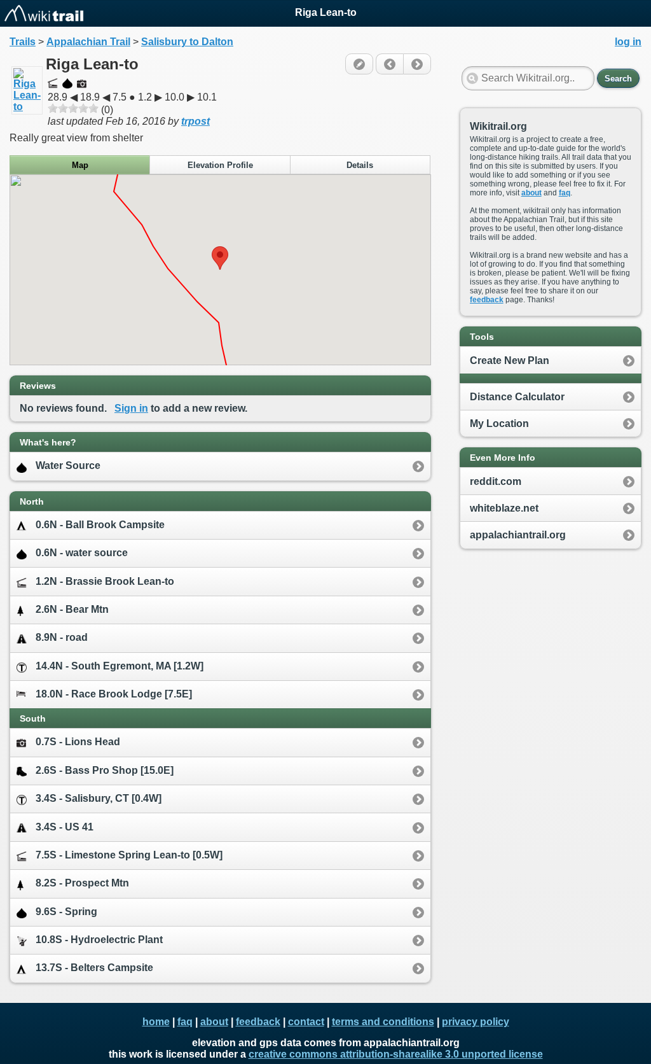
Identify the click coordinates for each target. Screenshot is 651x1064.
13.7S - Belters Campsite (94, 967)
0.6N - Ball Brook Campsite (100, 524)
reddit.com (495, 481)
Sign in (131, 408)
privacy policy (475, 1021)
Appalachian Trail (88, 41)
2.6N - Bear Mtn (72, 609)
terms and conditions (383, 1021)
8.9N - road (62, 637)
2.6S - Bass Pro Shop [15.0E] (105, 770)
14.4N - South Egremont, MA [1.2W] (119, 666)
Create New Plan (509, 360)
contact (306, 1021)
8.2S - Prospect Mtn (82, 883)
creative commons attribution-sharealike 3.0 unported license (396, 1054)
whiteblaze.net (504, 508)
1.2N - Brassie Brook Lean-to (105, 581)
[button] (220, 258)
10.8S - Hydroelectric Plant (99, 939)
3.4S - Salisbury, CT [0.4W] (98, 798)
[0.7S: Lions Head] (389, 63)
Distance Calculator (517, 396)
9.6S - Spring (66, 911)
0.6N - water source (82, 552)
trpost (195, 121)
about (531, 192)
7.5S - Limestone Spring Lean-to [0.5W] (129, 855)
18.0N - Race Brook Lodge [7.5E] (114, 694)
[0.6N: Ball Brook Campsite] (417, 63)
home (156, 1021)
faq (564, 192)
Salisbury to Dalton (187, 41)
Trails (23, 41)
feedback (487, 299)
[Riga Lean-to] (27, 106)
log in (628, 41)
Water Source (68, 465)
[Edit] (359, 63)
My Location (499, 423)
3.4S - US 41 (64, 827)
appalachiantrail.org (518, 534)
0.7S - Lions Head (78, 741)
